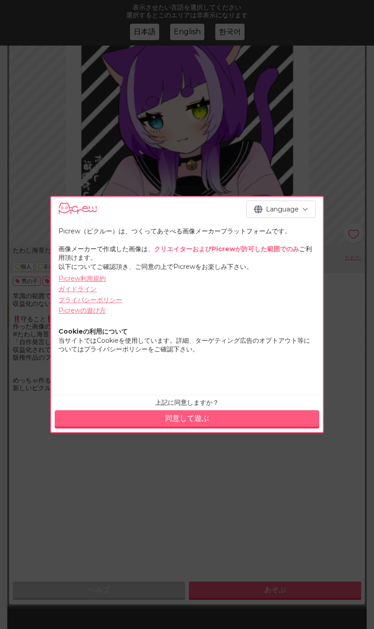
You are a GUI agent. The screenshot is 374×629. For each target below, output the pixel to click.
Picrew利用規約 (82, 278)
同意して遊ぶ (187, 418)
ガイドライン (77, 289)
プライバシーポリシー (90, 300)
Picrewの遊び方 (82, 310)
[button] (281, 209)
